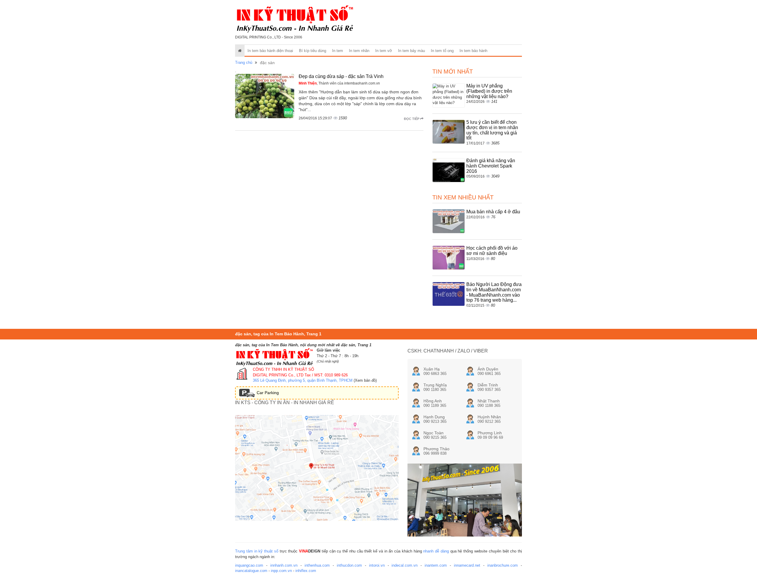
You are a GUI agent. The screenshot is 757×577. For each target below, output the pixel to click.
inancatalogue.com (251, 570)
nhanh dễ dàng (436, 551)
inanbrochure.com (502, 565)
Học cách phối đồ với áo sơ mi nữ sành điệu (491, 251)
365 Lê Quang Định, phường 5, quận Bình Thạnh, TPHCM (302, 380)
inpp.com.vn (281, 570)
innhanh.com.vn (283, 565)
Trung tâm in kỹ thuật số (256, 551)
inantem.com (436, 565)
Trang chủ (243, 62)
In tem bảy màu (411, 50)
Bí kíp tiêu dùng (312, 50)
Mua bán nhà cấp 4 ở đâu (493, 211)
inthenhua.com (317, 565)
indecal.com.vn (405, 565)
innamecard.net (467, 565)
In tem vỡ (383, 50)
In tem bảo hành (473, 50)
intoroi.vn (377, 565)
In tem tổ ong (442, 50)
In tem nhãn (359, 50)
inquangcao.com (249, 565)
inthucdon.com (349, 565)
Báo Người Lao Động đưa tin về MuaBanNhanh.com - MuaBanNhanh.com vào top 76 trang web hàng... (494, 292)
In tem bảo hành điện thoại (270, 50)
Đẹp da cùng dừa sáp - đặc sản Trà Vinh (341, 76)
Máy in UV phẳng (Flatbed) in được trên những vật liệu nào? (489, 91)
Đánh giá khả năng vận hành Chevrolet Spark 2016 (490, 165)
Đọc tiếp (412, 119)
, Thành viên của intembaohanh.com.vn (339, 83)
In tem (337, 50)
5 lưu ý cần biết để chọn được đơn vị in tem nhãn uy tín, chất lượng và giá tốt (492, 130)
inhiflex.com (305, 570)
